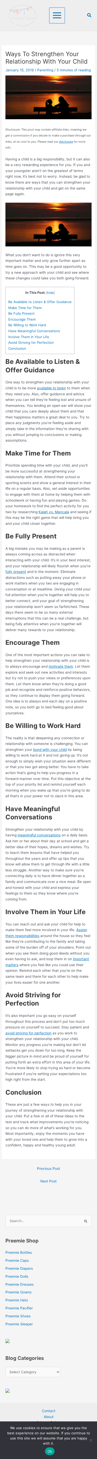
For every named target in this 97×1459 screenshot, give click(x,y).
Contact (48, 1411)
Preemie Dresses (19, 1284)
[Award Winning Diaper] (7, 1341)
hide (50, 293)
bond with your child (50, 750)
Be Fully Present (21, 313)
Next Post (48, 1181)
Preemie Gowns (18, 1292)
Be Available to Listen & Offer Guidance (40, 302)
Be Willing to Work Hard (27, 325)
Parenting (45, 70)
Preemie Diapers (19, 1268)
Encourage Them (22, 319)
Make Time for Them (25, 308)
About (49, 1417)
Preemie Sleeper (19, 1324)
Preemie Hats (16, 1300)
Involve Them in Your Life (28, 337)
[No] (90, 1440)
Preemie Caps (17, 1260)
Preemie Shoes (18, 1316)
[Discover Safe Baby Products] (7, 1390)
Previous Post (48, 1168)
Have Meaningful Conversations (34, 331)
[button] (89, 15)
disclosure (66, 141)
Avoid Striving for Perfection (31, 342)
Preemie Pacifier (19, 1308)
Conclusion (17, 348)
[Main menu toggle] (57, 15)
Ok (50, 1451)
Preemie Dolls (16, 1276)
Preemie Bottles (18, 1252)
